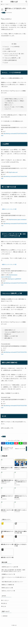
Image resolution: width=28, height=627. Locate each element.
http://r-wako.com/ (13, 172)
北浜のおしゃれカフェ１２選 (8, 590)
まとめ (4, 12)
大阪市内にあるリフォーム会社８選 (10, 566)
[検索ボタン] (26, 1)
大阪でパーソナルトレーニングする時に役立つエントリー (14, 578)
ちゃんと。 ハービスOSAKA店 (11, 46)
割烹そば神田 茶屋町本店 (10, 60)
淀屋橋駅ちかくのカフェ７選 (8, 574)
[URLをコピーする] (25, 443)
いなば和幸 (7, 49)
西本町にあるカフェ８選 (7, 587)
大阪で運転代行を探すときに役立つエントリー (12, 581)
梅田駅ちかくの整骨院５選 (8, 584)
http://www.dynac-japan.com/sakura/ (17, 219)
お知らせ (5, 603)
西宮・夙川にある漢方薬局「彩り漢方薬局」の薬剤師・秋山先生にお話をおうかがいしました (13, 570)
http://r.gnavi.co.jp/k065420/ (14, 278)
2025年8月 (5, 616)
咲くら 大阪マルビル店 (10, 51)
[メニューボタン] (1, 1)
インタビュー (6, 600)
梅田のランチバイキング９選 (9, 209)
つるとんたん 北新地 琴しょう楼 (12, 57)
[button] (3, 443)
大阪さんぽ (14, 1)
